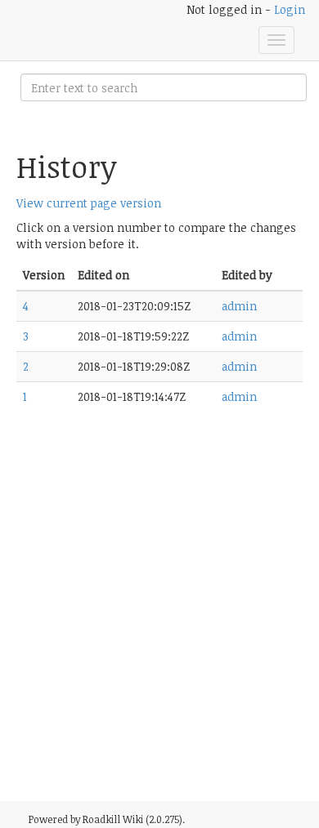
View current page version (88, 203)
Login (289, 9)
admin (239, 306)
